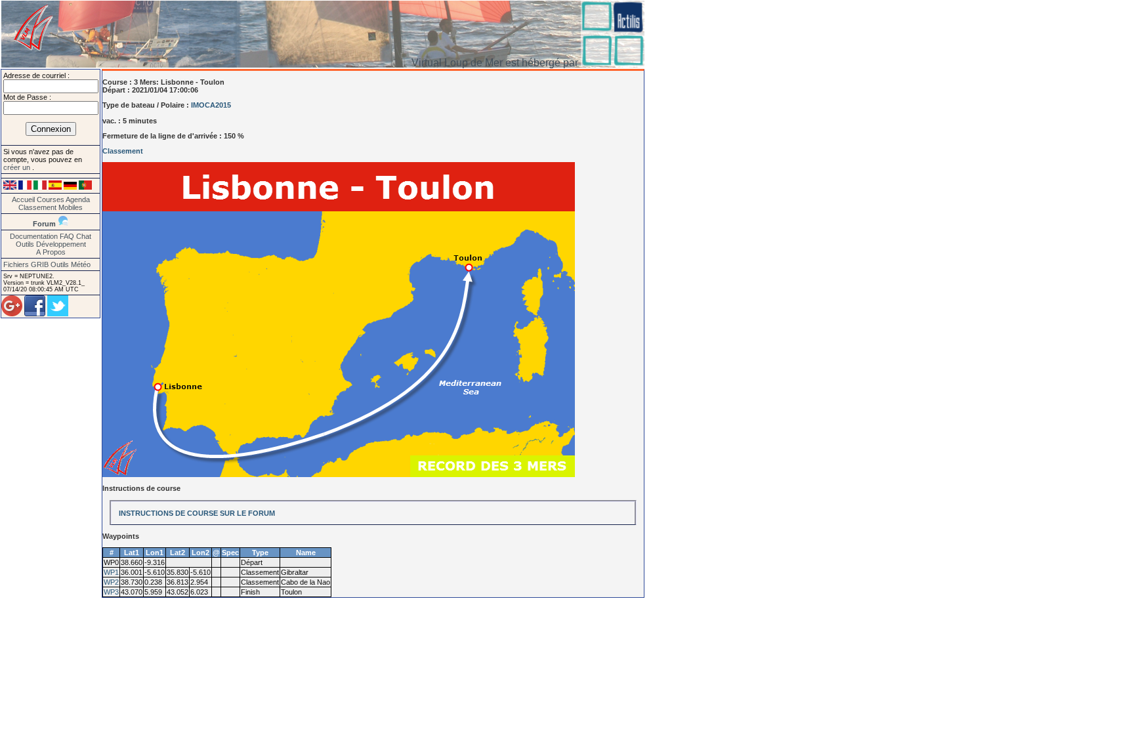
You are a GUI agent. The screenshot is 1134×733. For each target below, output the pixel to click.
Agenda (78, 199)
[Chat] (63, 224)
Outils (25, 244)
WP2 (111, 582)
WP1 (111, 572)
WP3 (111, 592)
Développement (61, 244)
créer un (17, 167)
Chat (83, 236)
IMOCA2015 (211, 105)
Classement (37, 207)
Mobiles (70, 207)
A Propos (51, 252)
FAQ (67, 236)
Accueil (23, 199)
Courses (50, 199)
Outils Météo (71, 264)
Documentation (34, 236)
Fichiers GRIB (26, 264)
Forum (44, 224)
